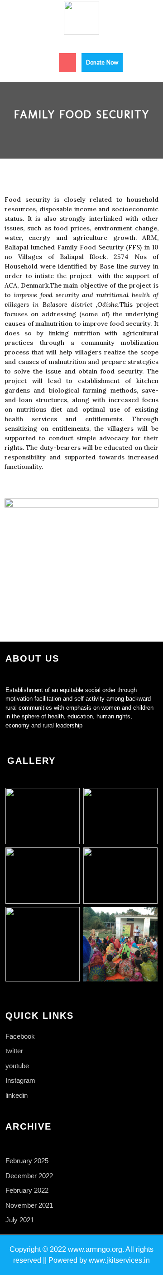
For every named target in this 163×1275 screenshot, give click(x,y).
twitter (14, 1051)
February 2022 (26, 1190)
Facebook (20, 1036)
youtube (17, 1066)
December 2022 (29, 1176)
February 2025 (26, 1161)
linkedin (16, 1095)
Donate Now (104, 59)
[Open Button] (67, 62)
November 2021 (29, 1205)
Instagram (20, 1080)
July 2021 (19, 1220)
